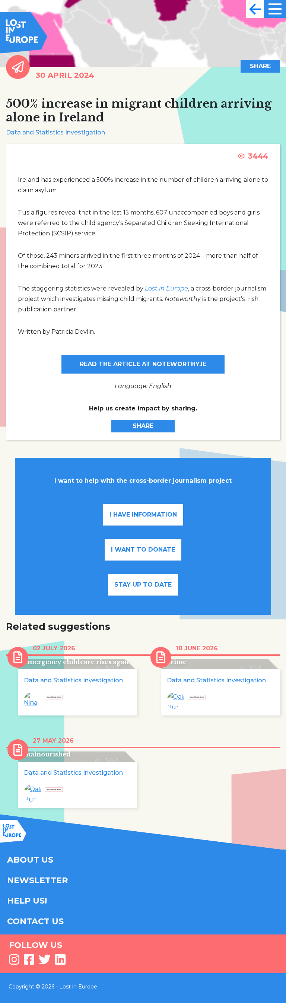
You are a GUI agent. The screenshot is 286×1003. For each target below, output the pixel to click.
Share (260, 66)
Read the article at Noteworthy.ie (143, 364)
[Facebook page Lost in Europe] (29, 961)
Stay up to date (143, 584)
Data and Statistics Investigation (55, 132)
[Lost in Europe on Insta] (14, 961)
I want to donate (143, 549)
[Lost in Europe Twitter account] (45, 961)
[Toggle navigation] (255, 9)
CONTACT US (35, 921)
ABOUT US (30, 860)
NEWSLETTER (37, 880)
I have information (143, 514)
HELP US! (27, 901)
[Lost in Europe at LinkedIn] (60, 961)
